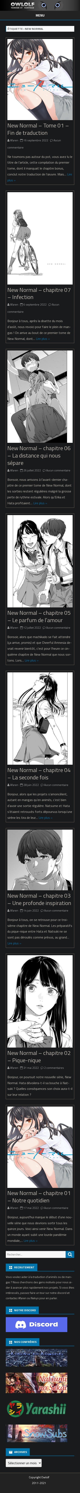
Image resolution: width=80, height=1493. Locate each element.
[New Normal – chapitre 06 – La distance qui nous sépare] (40, 397)
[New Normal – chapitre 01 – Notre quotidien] (40, 1148)
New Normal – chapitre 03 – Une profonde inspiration (39, 899)
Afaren (14, 140)
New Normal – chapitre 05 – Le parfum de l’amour (39, 616)
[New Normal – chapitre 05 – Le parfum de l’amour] (40, 562)
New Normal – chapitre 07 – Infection (39, 293)
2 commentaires (54, 1068)
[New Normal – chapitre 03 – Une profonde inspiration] (40, 861)
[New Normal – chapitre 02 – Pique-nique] (40, 1002)
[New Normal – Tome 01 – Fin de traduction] (40, 80)
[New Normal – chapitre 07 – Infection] (40, 239)
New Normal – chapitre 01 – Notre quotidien (39, 1196)
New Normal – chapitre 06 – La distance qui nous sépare (39, 455)
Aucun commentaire (58, 470)
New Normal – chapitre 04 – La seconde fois (39, 773)
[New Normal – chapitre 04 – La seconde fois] (40, 719)
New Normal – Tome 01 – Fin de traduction (38, 129)
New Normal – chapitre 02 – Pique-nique (39, 1056)
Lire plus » (43, 338)
